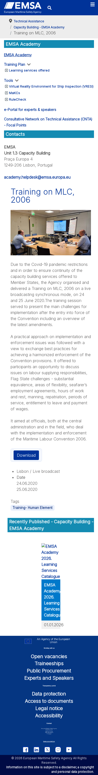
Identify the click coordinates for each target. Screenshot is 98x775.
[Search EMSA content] (50, 8)
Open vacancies (49, 656)
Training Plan (14, 64)
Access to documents (49, 701)
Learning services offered (29, 70)
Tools (8, 80)
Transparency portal (49, 685)
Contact (49, 723)
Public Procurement (49, 671)
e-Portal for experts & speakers (30, 109)
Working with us (49, 648)
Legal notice (49, 708)
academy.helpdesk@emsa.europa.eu (37, 177)
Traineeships (49, 663)
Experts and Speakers (49, 678)
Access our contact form (49, 741)
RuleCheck (17, 99)
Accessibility (49, 716)
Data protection (49, 694)
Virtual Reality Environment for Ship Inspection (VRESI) (51, 86)
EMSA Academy (18, 54)
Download (26, 455)
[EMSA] (22, 7)
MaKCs (14, 93)
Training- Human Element (33, 508)
